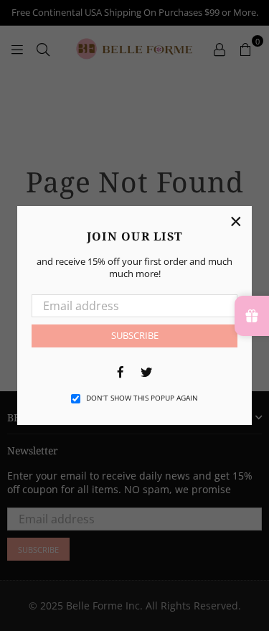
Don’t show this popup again (142, 398)
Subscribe (135, 335)
